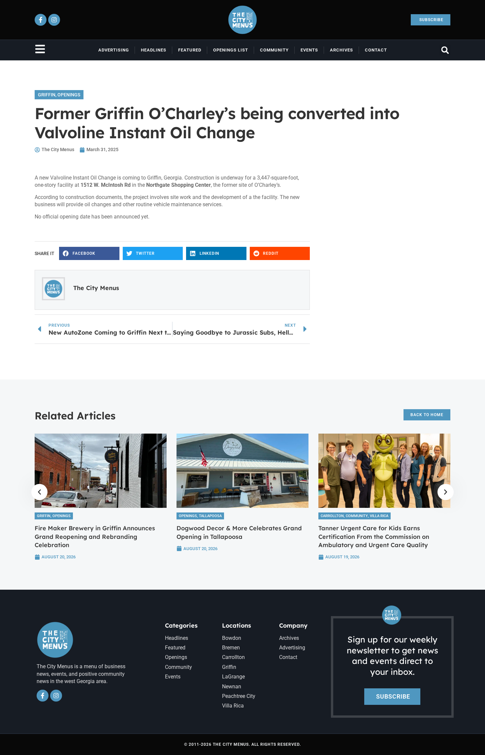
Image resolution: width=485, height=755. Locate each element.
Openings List (230, 50)
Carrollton (332, 516)
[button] (444, 50)
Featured (189, 50)
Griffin (46, 94)
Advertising (113, 50)
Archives (341, 50)
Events (309, 50)
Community (274, 50)
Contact (376, 50)
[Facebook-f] (41, 20)
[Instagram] (54, 20)
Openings (68, 94)
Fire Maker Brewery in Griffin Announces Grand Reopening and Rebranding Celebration (95, 536)
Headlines (153, 50)
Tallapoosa (210, 516)
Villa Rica (379, 516)
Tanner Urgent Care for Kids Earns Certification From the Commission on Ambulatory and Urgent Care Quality (373, 536)
